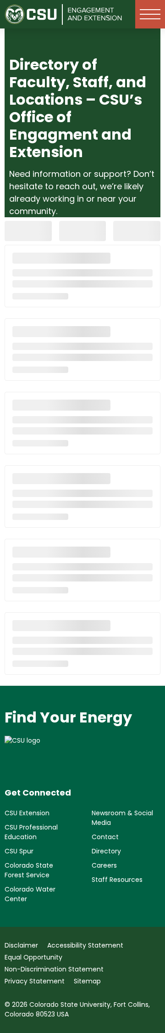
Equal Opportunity (33, 957)
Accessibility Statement (85, 945)
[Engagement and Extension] (94, 14)
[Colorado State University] (82, 754)
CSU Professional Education (31, 832)
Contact (105, 836)
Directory (106, 851)
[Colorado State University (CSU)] (34, 14)
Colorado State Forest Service (29, 870)
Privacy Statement (35, 981)
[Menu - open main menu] (150, 14)
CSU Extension (27, 813)
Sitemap (87, 981)
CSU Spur (19, 851)
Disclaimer (21, 945)
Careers (104, 865)
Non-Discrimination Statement (54, 969)
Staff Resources (117, 879)
